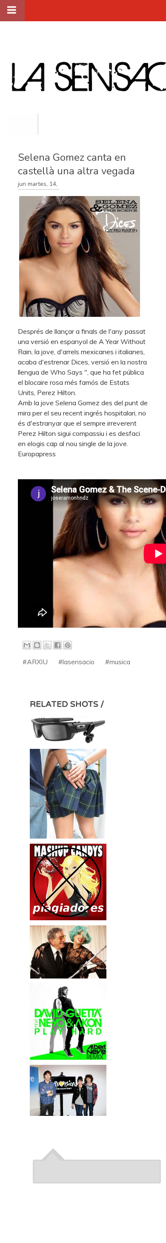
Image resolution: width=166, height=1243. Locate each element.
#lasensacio (76, 661)
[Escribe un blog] (37, 645)
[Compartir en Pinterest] (67, 645)
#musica (117, 661)
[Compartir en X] (47, 645)
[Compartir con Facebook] (57, 645)
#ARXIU (35, 661)
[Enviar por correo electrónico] (27, 645)
